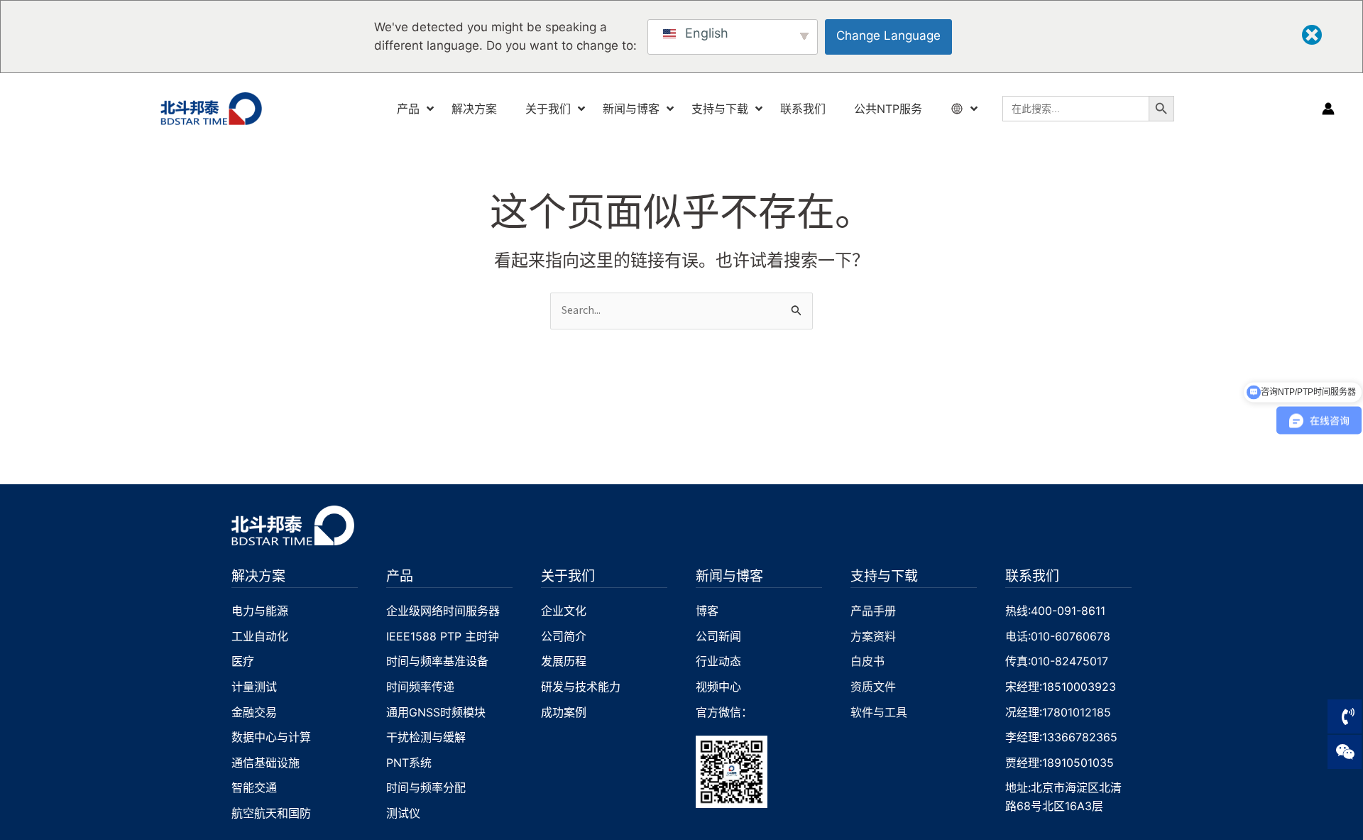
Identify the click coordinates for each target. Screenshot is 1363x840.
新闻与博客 (729, 575)
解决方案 (258, 575)
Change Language (888, 35)
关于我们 (568, 575)
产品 (399, 575)
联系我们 (1032, 575)
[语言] (958, 109)
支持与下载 (884, 575)
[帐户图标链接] (1328, 108)
